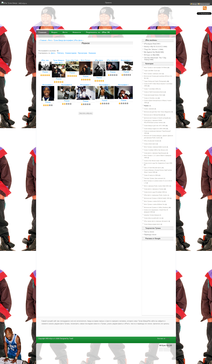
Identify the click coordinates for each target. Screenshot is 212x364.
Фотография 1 (126, 60)
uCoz (167, 338)
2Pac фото (99, 60)
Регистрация (204, 4)
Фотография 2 (66, 84)
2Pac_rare (45, 60)
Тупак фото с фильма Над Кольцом (155, 153)
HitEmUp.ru (23, 3)
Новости (77, 32)
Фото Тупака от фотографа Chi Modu (155, 67)
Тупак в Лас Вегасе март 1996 (153, 160)
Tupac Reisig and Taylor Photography (155, 81)
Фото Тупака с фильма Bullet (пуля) (155, 147)
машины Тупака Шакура (151, 215)
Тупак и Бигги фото (150, 144)
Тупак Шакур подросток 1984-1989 (155, 128)
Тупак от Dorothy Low (150, 98)
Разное (45, 72)
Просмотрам (82, 53)
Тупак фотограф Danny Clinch (153, 95)
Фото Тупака (85, 60)
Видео (54, 32)
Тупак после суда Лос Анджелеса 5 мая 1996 (158, 163)
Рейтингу (60, 53)
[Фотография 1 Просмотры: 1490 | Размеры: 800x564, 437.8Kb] (123, 98)
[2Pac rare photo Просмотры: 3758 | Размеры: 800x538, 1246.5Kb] (112, 70)
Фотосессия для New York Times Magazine (157, 112)
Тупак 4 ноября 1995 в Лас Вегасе (154, 150)
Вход (194, 4)
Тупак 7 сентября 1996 (151, 89)
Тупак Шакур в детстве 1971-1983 (154, 125)
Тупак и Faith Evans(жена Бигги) (154, 92)
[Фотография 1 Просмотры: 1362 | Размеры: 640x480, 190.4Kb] (86, 99)
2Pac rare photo (112, 60)
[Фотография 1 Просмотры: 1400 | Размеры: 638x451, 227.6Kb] (104, 98)
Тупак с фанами (149, 108)
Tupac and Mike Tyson (151, 70)
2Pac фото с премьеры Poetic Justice (155, 195)
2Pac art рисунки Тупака (151, 141)
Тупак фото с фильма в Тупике (153, 189)
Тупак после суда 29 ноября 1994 (154, 192)
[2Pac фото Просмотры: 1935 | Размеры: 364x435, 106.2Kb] (99, 75)
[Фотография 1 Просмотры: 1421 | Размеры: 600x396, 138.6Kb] (126, 70)
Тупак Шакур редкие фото (152, 224)
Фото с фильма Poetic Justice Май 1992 (156, 186)
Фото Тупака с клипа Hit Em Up (153, 201)
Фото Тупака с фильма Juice (153, 73)
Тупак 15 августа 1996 (151, 175)
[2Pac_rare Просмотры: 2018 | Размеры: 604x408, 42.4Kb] (45, 70)
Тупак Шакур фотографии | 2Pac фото (68, 40)
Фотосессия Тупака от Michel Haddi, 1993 (157, 198)
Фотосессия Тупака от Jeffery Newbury (156, 207)
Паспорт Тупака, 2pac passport (153, 178)
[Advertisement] (149, 278)
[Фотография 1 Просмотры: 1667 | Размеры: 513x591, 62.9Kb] (47, 100)
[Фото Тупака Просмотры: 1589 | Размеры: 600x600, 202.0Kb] (86, 74)
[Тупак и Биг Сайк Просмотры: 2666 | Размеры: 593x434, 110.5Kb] (72, 70)
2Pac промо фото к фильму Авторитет (156, 221)
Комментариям (70, 53)
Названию (92, 53)
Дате (53, 53)
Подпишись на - (98, 32)
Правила (108, 2)
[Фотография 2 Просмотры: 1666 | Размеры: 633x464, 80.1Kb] (67, 99)
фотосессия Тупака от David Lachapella (156, 118)
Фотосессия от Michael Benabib (153, 115)
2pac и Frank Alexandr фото (152, 167)
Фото (65, 32)
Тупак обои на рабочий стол (152, 218)
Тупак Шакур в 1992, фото (58, 61)
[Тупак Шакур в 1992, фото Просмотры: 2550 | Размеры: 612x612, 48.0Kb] (58, 77)
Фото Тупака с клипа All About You (154, 204)
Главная (42, 32)
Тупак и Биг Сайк (72, 60)
